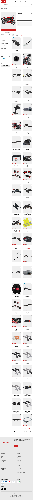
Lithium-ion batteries (16, 165)
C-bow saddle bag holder (28, 165)
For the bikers (19, 460)
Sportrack (27, 149)
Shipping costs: (12, 496)
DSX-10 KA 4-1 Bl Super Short (27, 214)
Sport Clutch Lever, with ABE (16, 149)
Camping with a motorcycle (20, 461)
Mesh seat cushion (16, 214)
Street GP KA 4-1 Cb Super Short (16, 230)
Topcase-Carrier (16, 133)
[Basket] (31, 1)
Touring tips (18, 452)
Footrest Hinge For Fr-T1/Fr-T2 (16, 411)
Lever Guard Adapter (16, 66)
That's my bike (8, 30)
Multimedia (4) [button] (3, 45)
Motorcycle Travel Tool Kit (27, 395)
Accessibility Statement (20, 473)
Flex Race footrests (16, 395)
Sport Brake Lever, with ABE (27, 133)
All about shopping (3, 468)
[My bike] (21, 1)
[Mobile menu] (1, 4)
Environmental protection (20, 475)
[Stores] (15, 1)
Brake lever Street (27, 296)
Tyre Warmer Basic (16, 296)
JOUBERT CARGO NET (27, 66)
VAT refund (2, 469)
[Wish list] (26, 1)
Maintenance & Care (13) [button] (4, 38)
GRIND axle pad (16, 312)
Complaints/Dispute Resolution (21, 472)
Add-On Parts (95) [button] (3, 48)
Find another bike (7, 32)
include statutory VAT (16, 495)
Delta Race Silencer (16, 198)
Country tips (18, 453)
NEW (4, 58)
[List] (23, 35)
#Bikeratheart (19, 456)
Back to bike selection (4, 8)
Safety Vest (27, 230)
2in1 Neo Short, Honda (27, 198)
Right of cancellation (20, 469)
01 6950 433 (6, 442)
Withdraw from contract (4, 461)
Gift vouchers (2, 457)
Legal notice (18, 465)
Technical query (3, 453)
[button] (31, 4)
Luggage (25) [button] (3, 40)
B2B (1, 452)
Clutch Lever (27, 312)
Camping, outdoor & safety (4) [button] (5, 43)
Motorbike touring (19, 457)
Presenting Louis (3, 465)
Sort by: (26, 35)
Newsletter (2, 456)
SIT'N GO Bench (16, 50)
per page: (17, 35)
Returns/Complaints (3, 460)
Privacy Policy (19, 468)
